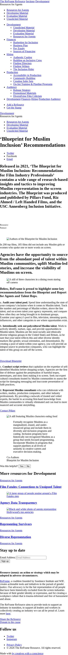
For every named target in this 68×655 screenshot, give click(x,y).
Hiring (10, 54)
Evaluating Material (17, 16)
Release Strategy (22, 90)
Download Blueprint (10, 361)
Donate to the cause (10, 622)
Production (12, 72)
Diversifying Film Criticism (27, 96)
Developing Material (17, 13)
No (28, 466)
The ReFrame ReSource (12, 1)
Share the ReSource (10, 619)
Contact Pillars (7, 410)
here (8, 613)
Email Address (7, 557)
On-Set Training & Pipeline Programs (32, 84)
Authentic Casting (22, 57)
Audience (12, 87)
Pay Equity (19, 48)
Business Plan (20, 45)
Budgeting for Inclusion (25, 42)
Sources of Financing (24, 51)
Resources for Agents (18, 10)
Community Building (24, 78)
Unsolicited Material (17, 19)
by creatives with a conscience (27, 653)
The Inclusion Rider (23, 69)
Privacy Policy (14, 644)
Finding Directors (22, 63)
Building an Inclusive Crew (27, 60)
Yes (21, 466)
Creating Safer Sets (23, 81)
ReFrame (5, 581)
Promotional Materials (24, 93)
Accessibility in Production (27, 75)
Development (42, 1)
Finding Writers (21, 66)
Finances (11, 39)
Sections (30, 1)
